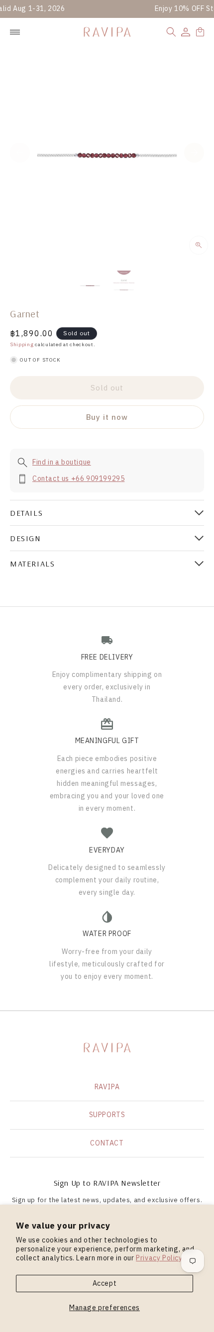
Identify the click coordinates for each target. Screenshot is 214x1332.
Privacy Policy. (160, 1257)
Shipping (22, 344)
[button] (171, 32)
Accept (105, 1283)
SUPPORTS (107, 1114)
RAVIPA (107, 1086)
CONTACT (106, 1143)
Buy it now (107, 417)
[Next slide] (194, 153)
